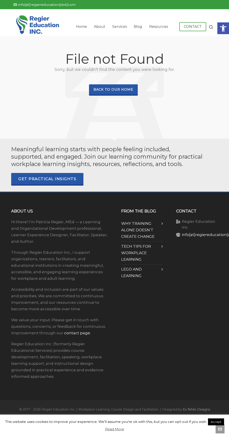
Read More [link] (114, 429)
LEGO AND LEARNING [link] (131, 272)
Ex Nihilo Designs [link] (196, 409)
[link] (223, 28)
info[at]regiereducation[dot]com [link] (47, 4)
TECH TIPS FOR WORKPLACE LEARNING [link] (136, 253)
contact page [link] (77, 333)
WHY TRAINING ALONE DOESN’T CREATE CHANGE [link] (138, 230)
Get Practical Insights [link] (47, 179)
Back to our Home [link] (113, 89)
